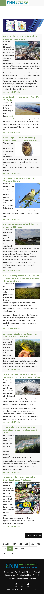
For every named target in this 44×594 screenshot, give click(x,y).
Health (19, 578)
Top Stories (8, 572)
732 (22, 549)
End (12, 553)
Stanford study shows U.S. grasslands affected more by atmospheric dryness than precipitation (21, 278)
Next (5, 553)
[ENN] (18, 3)
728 (38, 544)
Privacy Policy (33, 590)
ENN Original (20, 572)
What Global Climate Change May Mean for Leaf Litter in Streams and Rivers (20, 430)
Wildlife (28, 575)
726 (26, 544)
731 (16, 549)
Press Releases (29, 578)
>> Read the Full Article (11, 92)
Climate (29, 572)
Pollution (20, 575)
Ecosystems (10, 575)
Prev (14, 544)
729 (4, 549)
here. (24, 89)
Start (6, 544)
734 (33, 549)
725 (20, 544)
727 (32, 544)
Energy (36, 572)
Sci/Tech (11, 578)
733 (28, 549)
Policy (35, 575)
